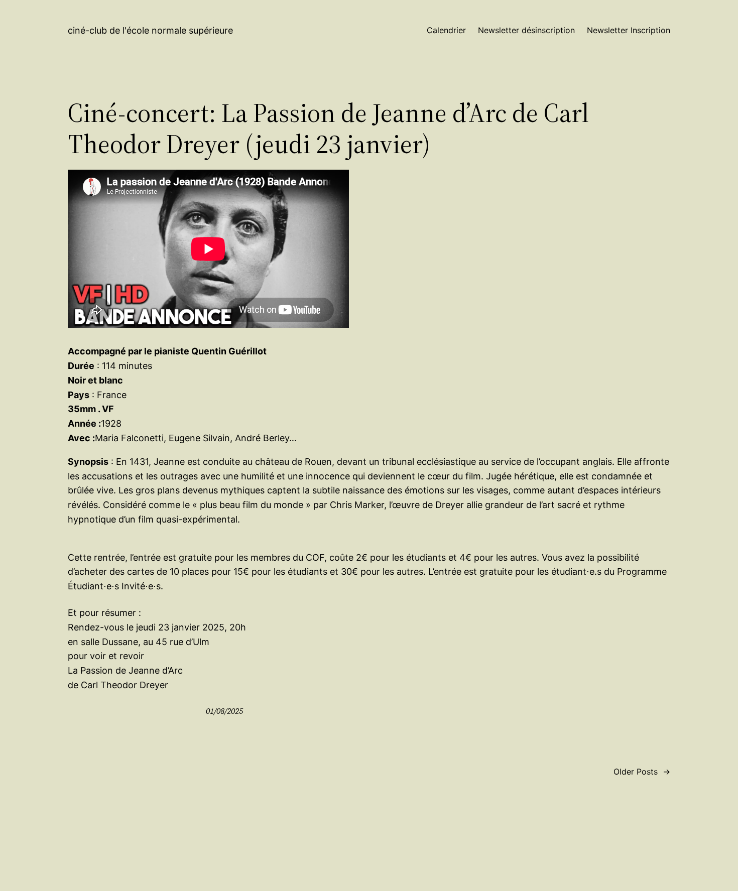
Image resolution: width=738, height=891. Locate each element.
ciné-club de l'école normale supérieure (150, 30)
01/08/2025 (224, 710)
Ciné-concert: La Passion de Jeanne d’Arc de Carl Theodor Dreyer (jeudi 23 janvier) (328, 128)
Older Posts (641, 772)
